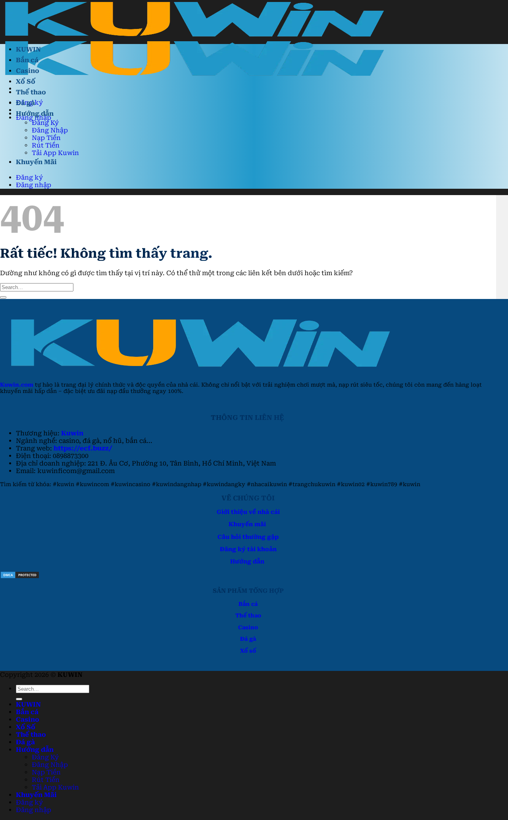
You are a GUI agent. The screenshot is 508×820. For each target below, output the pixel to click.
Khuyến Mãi (36, 162)
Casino (27, 71)
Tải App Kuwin (55, 153)
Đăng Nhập (50, 130)
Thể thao (31, 92)
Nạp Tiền (46, 138)
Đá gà (25, 103)
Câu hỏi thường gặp (248, 537)
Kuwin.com (16, 384)
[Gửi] (3, 297)
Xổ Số (25, 81)
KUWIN (28, 49)
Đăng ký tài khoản (248, 549)
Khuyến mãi (247, 524)
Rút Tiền (46, 145)
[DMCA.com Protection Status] (20, 577)
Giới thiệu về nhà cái (248, 512)
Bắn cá (27, 60)
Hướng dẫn (35, 113)
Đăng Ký (45, 122)
